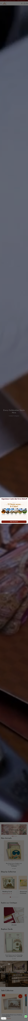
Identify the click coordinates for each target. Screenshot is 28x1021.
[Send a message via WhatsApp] (25, 1016)
